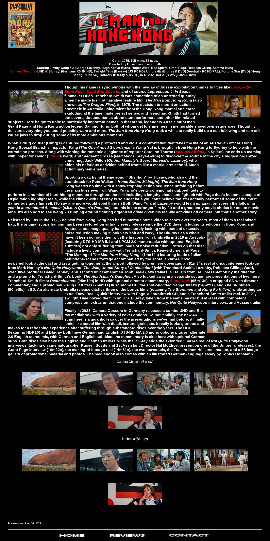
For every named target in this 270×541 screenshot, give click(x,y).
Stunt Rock (74, 91)
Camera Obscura (23, 71)
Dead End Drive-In (103, 91)
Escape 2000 (243, 87)
